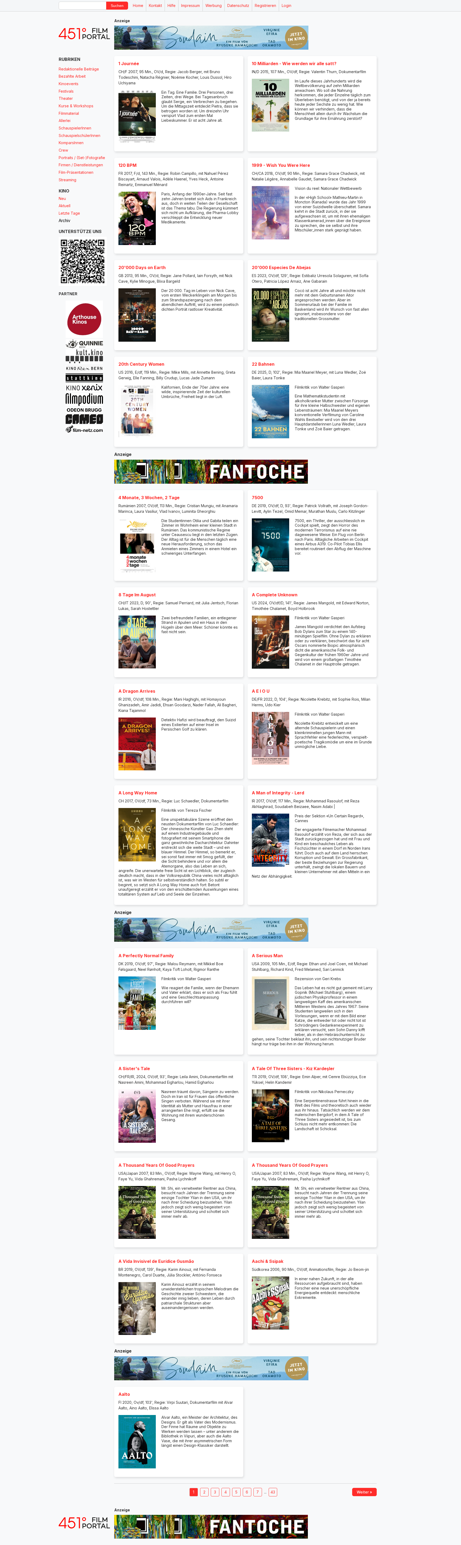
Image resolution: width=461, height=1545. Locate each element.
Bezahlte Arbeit (72, 76)
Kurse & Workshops (76, 106)
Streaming (67, 180)
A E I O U (260, 691)
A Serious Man (267, 955)
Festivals (66, 91)
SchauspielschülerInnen (79, 135)
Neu (62, 198)
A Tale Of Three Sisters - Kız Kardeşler (293, 1068)
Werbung (213, 5)
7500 (257, 497)
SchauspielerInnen (75, 128)
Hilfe (172, 5)
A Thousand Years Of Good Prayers (156, 1165)
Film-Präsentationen (76, 172)
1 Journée (128, 63)
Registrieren (265, 5)
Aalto (124, 1394)
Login (286, 5)
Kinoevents (68, 83)
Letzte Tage (69, 213)
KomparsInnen (71, 142)
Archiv (64, 220)
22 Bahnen (263, 364)
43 (273, 1492)
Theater (66, 98)
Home (138, 5)
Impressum (190, 5)
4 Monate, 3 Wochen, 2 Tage (149, 497)
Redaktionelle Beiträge (79, 69)
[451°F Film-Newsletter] (84, 34)
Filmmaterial (69, 113)
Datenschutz (238, 5)
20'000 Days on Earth (142, 267)
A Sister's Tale (134, 1068)
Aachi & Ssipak (267, 1261)
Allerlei (64, 120)
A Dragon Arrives (136, 691)
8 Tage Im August (137, 594)
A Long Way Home (137, 792)
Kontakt (155, 5)
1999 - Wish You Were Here (281, 165)
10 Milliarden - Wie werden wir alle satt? (294, 63)
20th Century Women (141, 364)
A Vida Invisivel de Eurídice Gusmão (156, 1261)
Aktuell (64, 205)
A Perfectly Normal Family (146, 955)
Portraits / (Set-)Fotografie (82, 157)
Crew (63, 150)
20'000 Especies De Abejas (281, 267)
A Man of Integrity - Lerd (278, 792)
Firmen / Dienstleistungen (81, 165)
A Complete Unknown (274, 594)
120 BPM (127, 165)
